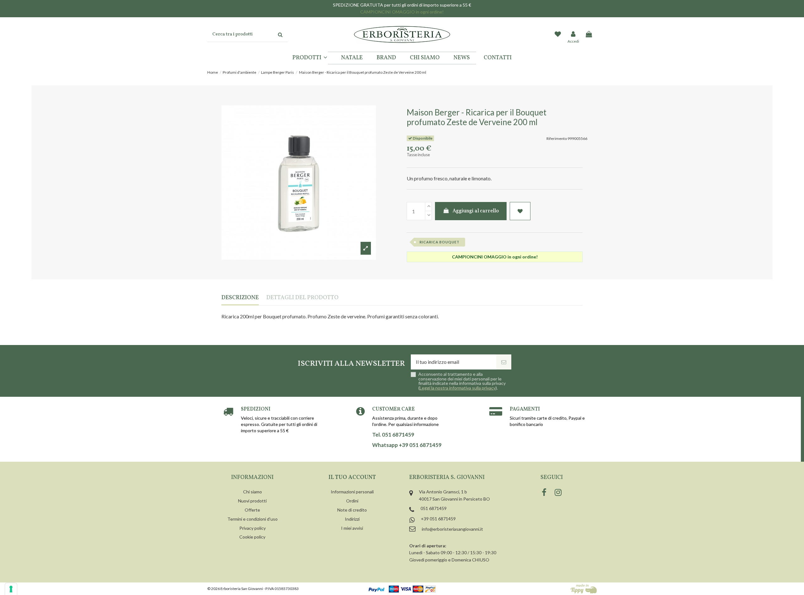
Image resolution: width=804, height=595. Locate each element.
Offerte (252, 510)
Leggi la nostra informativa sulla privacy (458, 387)
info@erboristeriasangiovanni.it (452, 529)
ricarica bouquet (439, 242)
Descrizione (240, 298)
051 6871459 (434, 508)
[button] (309, 58)
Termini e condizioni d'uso (252, 519)
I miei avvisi (352, 528)
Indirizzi (352, 519)
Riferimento (556, 138)
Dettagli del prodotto (302, 298)
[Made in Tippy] (584, 588)
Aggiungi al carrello (476, 211)
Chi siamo (252, 491)
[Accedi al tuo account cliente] (573, 34)
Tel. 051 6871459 (393, 435)
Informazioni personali (352, 491)
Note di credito (352, 510)
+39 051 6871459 (438, 518)
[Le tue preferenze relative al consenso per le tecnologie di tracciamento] (11, 589)
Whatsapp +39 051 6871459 (407, 445)
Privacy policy (252, 528)
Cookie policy (252, 536)
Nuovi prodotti (252, 500)
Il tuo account (352, 477)
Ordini (352, 500)
